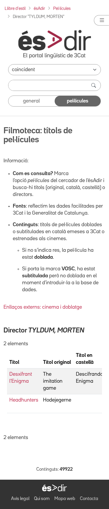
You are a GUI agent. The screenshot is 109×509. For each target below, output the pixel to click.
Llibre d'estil (15, 8)
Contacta (89, 499)
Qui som (42, 499)
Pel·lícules (62, 8)
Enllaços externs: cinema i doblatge (42, 307)
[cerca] (94, 85)
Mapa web (64, 499)
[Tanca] (101, 20)
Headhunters (23, 400)
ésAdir (39, 8)
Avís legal (20, 499)
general (31, 101)
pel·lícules (77, 101)
